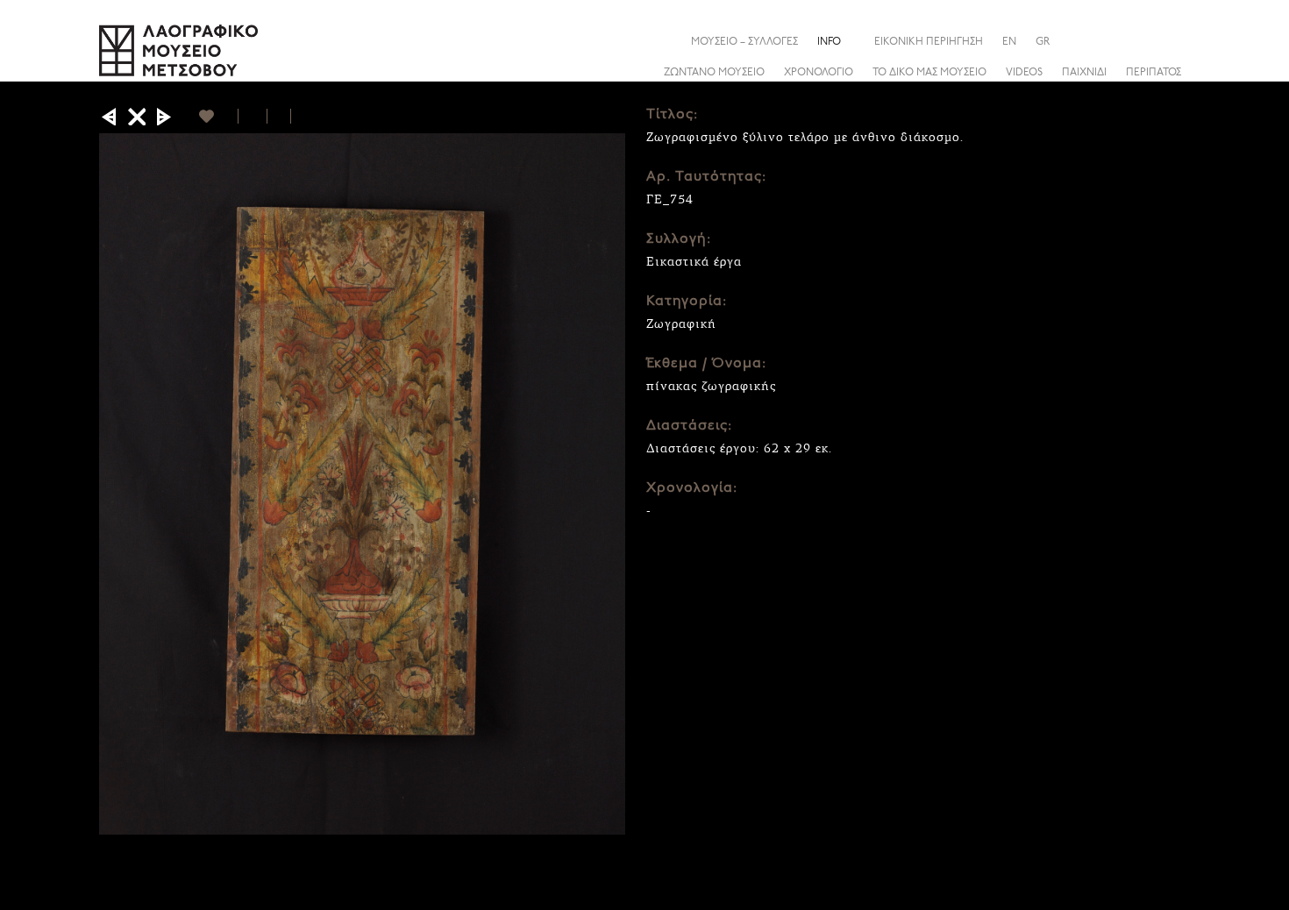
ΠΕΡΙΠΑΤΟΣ (1153, 73)
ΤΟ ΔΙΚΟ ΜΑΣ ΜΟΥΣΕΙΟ (929, 73)
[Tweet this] (279, 116)
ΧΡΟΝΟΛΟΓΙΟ (818, 73)
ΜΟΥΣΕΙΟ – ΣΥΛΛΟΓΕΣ (744, 42)
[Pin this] (298, 116)
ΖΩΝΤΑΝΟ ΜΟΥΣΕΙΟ (714, 73)
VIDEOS (1024, 73)
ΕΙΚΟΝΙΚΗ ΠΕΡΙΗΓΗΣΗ (928, 42)
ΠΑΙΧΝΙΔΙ (1084, 73)
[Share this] (1177, 41)
